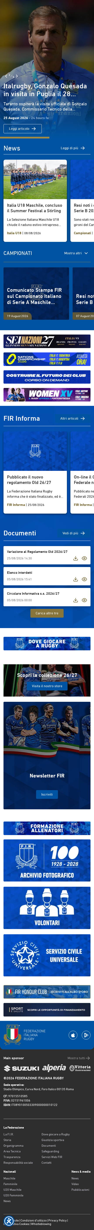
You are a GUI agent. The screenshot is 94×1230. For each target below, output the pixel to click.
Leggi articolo (19, 128)
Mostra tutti (76, 1058)
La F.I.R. (8, 1134)
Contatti (46, 1162)
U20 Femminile (13, 1195)
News (7, 1201)
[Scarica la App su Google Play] (86, 1035)
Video (75, 1184)
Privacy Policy (57, 1220)
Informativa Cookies (16, 1224)
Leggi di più (69, 148)
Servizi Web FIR (52, 1157)
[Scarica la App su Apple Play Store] (73, 1035)
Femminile (10, 1184)
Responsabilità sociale (18, 1162)
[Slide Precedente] (6, 76)
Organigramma (13, 1145)
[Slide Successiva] (16, 76)
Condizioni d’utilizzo (34, 1220)
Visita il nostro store (47, 686)
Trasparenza (11, 1157)
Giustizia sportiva (53, 1140)
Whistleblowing (41, 1224)
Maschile (9, 1178)
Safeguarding (50, 1151)
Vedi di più (70, 533)
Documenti (49, 1145)
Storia (7, 1140)
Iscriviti (47, 794)
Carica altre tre (47, 613)
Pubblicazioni (80, 1189)
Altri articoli (69, 418)
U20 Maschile (12, 1189)
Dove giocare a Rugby (56, 1134)
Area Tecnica (12, 1151)
